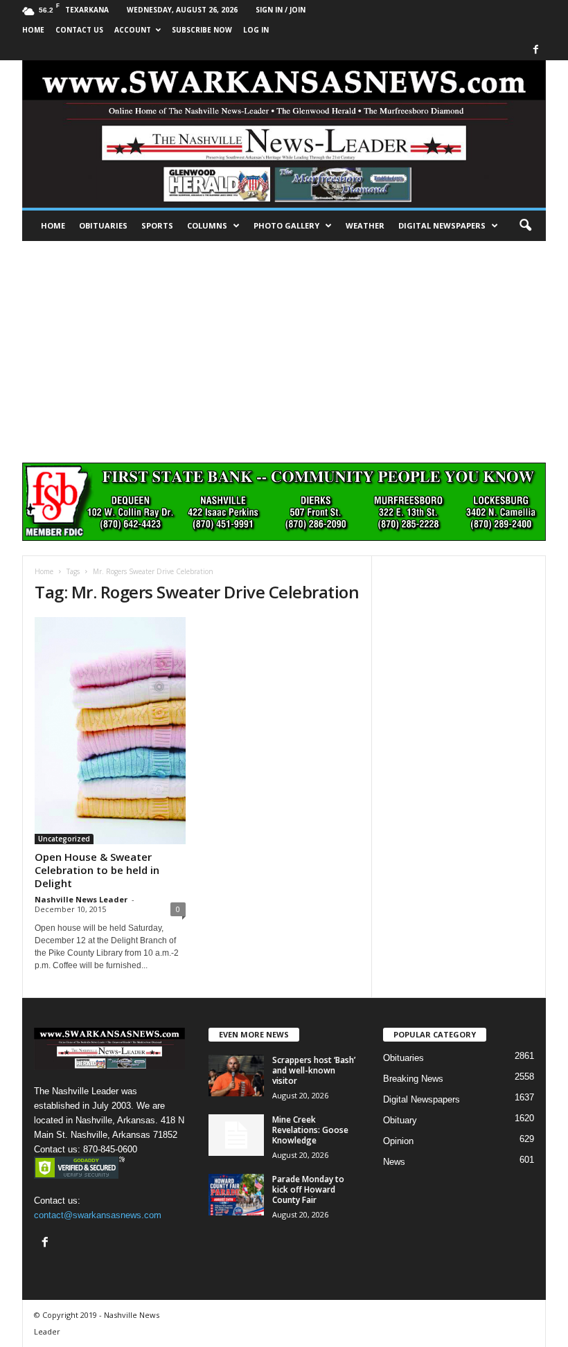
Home (53, 225)
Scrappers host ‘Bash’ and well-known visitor (313, 1070)
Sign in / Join (280, 10)
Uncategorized (64, 839)
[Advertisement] (284, 345)
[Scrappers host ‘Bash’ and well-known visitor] (236, 1075)
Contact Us (79, 30)
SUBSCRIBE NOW (202, 30)
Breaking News (413, 1078)
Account (132, 30)
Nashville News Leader (81, 899)
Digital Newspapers (442, 225)
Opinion (398, 1141)
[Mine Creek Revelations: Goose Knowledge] (236, 1135)
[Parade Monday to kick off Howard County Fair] (236, 1194)
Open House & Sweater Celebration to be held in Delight (97, 870)
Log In (256, 30)
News (394, 1162)
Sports (157, 225)
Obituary (400, 1120)
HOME (33, 30)
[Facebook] (535, 50)
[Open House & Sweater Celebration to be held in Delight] (110, 730)
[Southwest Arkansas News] (284, 134)
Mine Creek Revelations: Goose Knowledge (310, 1130)
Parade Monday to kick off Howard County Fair (308, 1189)
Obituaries (103, 225)
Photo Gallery (286, 225)
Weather (365, 225)
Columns (207, 225)
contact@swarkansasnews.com (97, 1215)
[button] (525, 226)
